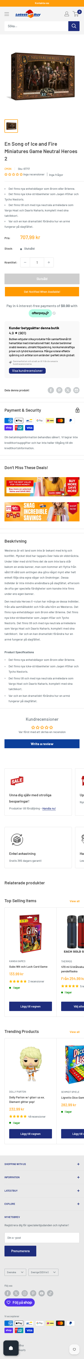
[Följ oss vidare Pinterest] (33, 1293)
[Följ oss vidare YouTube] (42, 1293)
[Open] (11, 1348)
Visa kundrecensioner (27, 371)
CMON (7, 168)
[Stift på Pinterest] (59, 390)
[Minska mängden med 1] (25, 262)
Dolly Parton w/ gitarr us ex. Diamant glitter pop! (27, 1100)
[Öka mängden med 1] (49, 262)
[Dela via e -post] (76, 390)
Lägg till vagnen (30, 1006)
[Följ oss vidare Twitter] (16, 1293)
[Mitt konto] (67, 13)
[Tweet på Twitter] (68, 390)
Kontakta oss (42, 3)
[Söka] (74, 26)
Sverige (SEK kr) (39, 1272)
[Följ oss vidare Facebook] (7, 1293)
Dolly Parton (17, 1091)
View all (75, 901)
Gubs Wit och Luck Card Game (28, 966)
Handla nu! (49, 808)
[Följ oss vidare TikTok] (50, 1293)
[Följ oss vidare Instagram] (25, 1293)
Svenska (11, 1272)
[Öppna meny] (6, 14)
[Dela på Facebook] (51, 390)
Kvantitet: (10, 262)
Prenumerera (20, 1251)
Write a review (42, 744)
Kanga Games (17, 961)
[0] (76, 14)
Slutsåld (42, 279)
